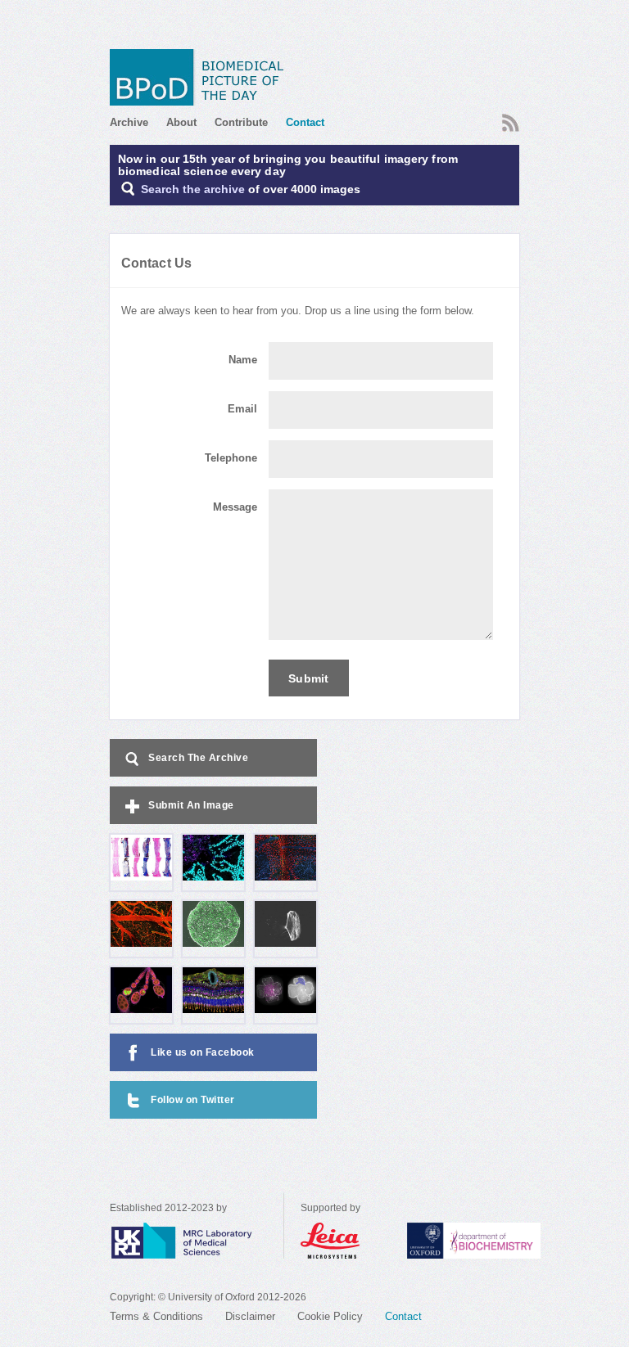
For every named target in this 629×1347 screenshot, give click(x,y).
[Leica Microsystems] (346, 1241)
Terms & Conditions (156, 1316)
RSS (508, 118)
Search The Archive (198, 758)
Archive (129, 122)
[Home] (202, 77)
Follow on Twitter (193, 1100)
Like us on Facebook (203, 1052)
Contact (305, 122)
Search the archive (193, 189)
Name (243, 360)
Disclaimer (250, 1316)
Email (242, 409)
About (181, 122)
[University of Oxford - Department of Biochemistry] (504, 1241)
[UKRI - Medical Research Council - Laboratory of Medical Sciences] (196, 1241)
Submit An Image (191, 805)
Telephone (231, 458)
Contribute (241, 122)
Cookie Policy (330, 1316)
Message (235, 507)
